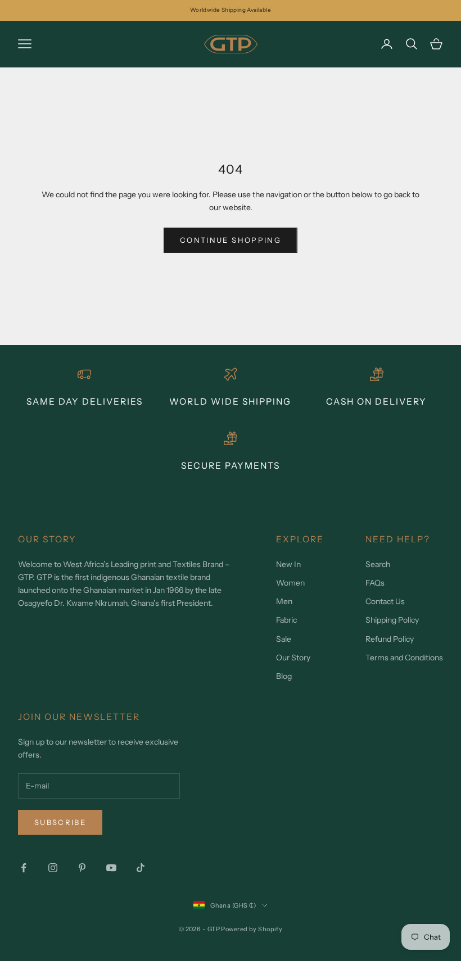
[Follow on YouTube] (111, 867)
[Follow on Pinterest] (82, 867)
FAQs (375, 583)
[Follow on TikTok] (140, 867)
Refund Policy (389, 639)
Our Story (293, 657)
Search (377, 564)
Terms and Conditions (404, 657)
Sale (283, 639)
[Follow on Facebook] (23, 867)
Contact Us (385, 601)
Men (284, 601)
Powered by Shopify (251, 929)
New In (288, 564)
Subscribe (60, 822)
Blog (284, 676)
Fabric (286, 620)
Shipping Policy (392, 620)
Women (290, 583)
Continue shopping (230, 239)
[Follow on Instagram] (52, 867)
